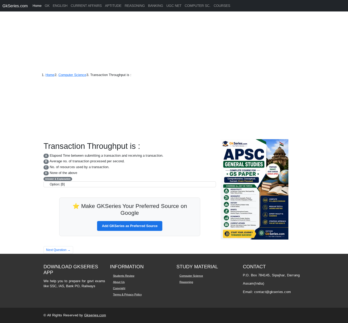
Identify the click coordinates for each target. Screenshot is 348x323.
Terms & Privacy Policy (127, 294)
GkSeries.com (15, 6)
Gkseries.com (95, 315)
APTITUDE (113, 6)
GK (47, 6)
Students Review (123, 275)
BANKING (155, 6)
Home (37, 6)
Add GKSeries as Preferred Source (129, 226)
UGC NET (173, 6)
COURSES (222, 6)
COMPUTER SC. (197, 6)
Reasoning (186, 282)
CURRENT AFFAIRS (86, 6)
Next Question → (58, 250)
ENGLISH (60, 6)
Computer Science (191, 275)
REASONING (135, 6)
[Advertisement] (121, 42)
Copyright (119, 288)
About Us (119, 282)
